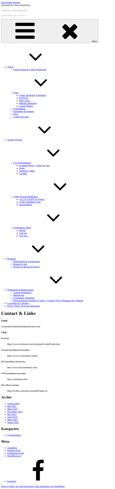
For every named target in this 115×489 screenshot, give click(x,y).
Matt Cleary (24, 100)
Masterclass (18, 295)
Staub (22, 168)
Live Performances (22, 163)
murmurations (25, 204)
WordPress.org (14, 456)
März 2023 (12, 419)
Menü (94, 41)
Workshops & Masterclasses (20, 290)
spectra (22, 230)
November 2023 (15, 411)
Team (15, 92)
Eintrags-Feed (13, 450)
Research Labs (20, 264)
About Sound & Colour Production (29, 69)
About (10, 67)
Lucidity (23, 173)
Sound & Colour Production (14, 10)
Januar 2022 (13, 422)
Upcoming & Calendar (18, 303)
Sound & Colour (27, 171)
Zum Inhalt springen (10, 2)
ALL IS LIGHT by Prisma (31, 199)
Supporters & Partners (23, 111)
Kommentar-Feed (15, 453)
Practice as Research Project (26, 267)
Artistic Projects (14, 140)
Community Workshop (24, 298)
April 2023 (12, 417)
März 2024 (12, 409)
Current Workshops (22, 292)
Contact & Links (21, 117)
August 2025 (13, 403)
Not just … (24, 235)
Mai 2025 (11, 406)
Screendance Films (22, 227)
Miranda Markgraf (28, 103)
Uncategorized (14, 435)
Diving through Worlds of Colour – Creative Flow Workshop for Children (48, 300)
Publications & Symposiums (26, 261)
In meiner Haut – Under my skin (34, 165)
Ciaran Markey (26, 106)
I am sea (23, 233)
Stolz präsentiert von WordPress (50, 486)
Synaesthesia (19, 108)
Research (11, 259)
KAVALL (24, 98)
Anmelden (12, 448)
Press (15, 114)
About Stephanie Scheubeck (32, 95)
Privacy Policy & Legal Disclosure (23, 306)
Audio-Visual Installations (25, 196)
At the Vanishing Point (30, 202)
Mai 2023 (11, 414)
